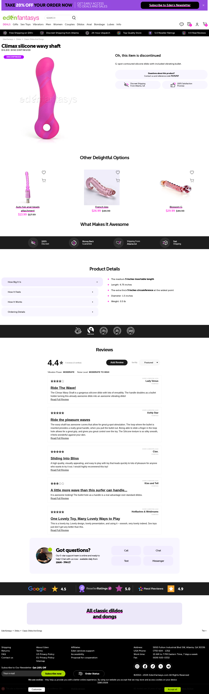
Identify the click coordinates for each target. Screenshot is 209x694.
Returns (5, 651)
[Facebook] (145, 666)
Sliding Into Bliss (65, 458)
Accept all (172, 689)
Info (118, 24)
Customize (37, 689)
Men (48, 24)
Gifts (15, 24)
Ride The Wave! (63, 388)
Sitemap (40, 661)
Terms (39, 651)
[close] (203, 5)
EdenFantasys (8, 39)
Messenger (158, 560)
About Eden (42, 647)
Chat (158, 550)
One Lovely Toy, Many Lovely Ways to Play (85, 519)
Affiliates (75, 647)
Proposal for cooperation (84, 657)
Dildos (80, 24)
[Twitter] (160, 666)
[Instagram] (137, 666)
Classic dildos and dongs (34, 39)
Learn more (103, 682)
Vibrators (38, 24)
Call (126, 550)
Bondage (99, 24)
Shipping (6, 647)
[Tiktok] (152, 666)
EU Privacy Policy (45, 657)
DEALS (7, 24)
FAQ (3, 654)
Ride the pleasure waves (70, 420)
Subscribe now (53, 673)
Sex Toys (25, 24)
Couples (70, 24)
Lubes (110, 24)
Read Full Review (60, 399)
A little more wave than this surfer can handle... (89, 490)
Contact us (7, 657)
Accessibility (77, 654)
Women (58, 24)
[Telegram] (168, 666)
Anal (89, 24)
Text (126, 560)
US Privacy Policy (45, 654)
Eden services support (82, 651)
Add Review (116, 362)
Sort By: (135, 363)
